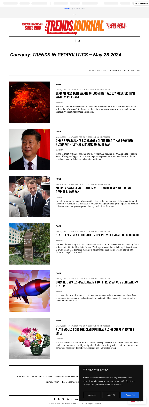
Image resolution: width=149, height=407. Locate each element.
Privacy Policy (52, 381)
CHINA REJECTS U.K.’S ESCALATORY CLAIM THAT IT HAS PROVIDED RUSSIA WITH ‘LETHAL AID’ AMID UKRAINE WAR (94, 142)
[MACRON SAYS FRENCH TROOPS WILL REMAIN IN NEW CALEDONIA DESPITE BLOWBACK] (29, 196)
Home (91, 70)
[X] (63, 399)
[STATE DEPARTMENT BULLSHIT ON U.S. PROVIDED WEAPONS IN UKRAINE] (29, 244)
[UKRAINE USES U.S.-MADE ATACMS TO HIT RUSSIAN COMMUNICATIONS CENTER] (29, 291)
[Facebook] (54, 399)
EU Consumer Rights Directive (76, 381)
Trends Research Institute (66, 376)
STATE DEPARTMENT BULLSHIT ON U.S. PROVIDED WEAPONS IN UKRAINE (97, 235)
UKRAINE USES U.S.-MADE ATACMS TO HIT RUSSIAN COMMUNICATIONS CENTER (97, 284)
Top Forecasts (22, 376)
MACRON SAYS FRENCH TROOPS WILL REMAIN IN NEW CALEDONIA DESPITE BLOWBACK (93, 189)
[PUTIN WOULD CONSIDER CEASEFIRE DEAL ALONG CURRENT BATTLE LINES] (29, 338)
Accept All (130, 394)
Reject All (111, 394)
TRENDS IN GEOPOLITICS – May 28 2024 (94, 90)
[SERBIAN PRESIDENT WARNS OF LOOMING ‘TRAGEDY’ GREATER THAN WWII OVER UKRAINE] (29, 102)
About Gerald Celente (42, 376)
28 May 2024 (101, 70)
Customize (92, 394)
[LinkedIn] (72, 399)
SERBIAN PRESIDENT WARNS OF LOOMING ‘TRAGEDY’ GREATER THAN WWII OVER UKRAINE (95, 95)
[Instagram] (59, 399)
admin (60, 103)
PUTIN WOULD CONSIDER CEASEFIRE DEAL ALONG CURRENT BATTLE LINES (95, 331)
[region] (111, 383)
